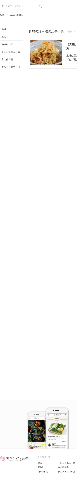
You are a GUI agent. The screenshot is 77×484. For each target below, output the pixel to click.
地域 (40, 463)
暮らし (41, 467)
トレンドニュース (66, 463)
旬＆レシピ (43, 471)
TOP (2, 15)
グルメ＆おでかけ (66, 471)
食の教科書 (63, 467)
